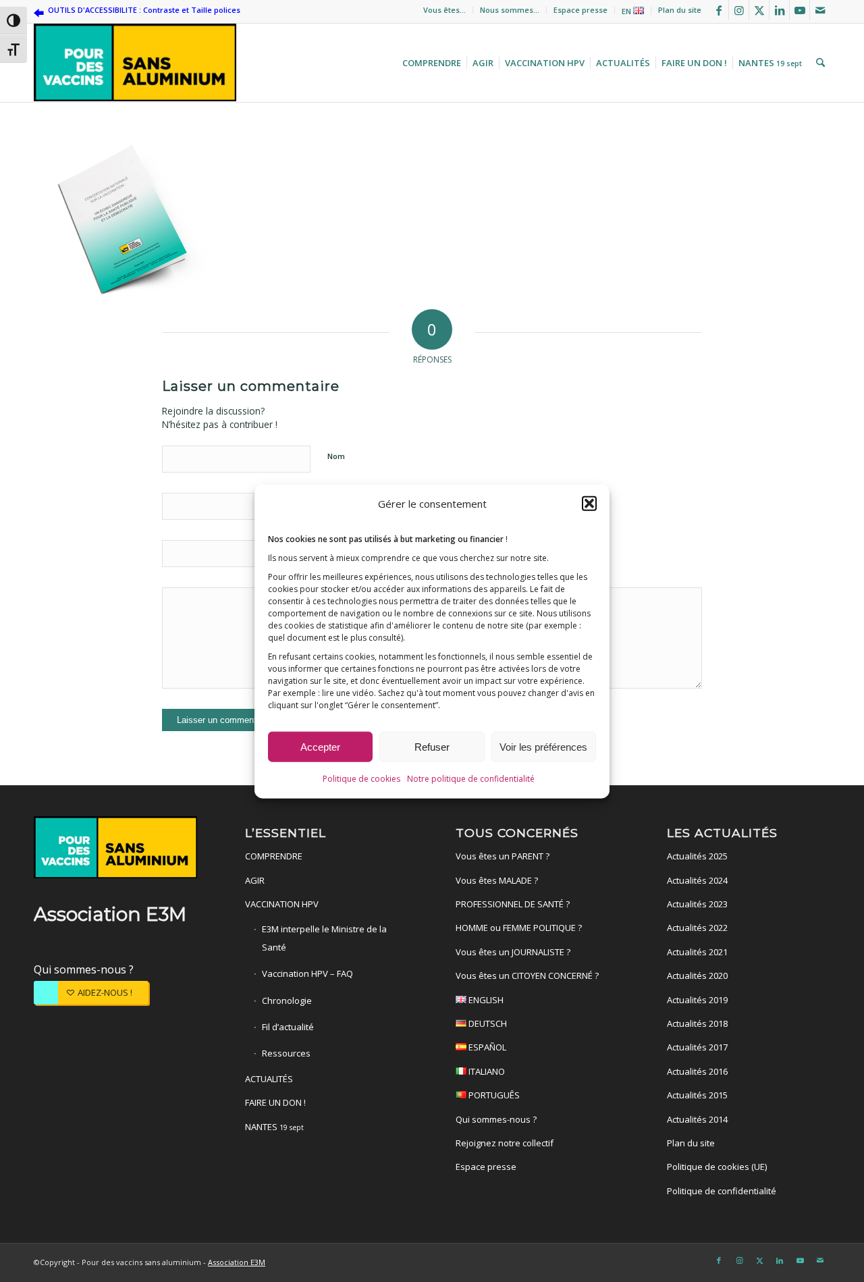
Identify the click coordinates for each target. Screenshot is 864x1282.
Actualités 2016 (697, 1071)
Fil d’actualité (288, 1027)
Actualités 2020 (697, 975)
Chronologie (287, 1000)
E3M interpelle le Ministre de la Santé (324, 938)
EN (627, 11)
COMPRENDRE (273, 856)
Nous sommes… (509, 10)
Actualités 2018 (697, 1023)
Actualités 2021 (697, 952)
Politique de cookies (361, 778)
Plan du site (679, 10)
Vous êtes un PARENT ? (502, 856)
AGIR (255, 880)
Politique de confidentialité (721, 1191)
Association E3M (236, 1262)
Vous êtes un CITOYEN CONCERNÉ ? (527, 975)
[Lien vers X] (759, 10)
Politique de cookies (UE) (717, 1166)
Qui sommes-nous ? (84, 969)
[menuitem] (444, 10)
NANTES (274, 1127)
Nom (336, 456)
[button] (589, 503)
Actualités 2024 (697, 880)
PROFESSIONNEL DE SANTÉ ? (513, 904)
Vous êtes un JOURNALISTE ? (513, 952)
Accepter (320, 746)
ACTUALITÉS (269, 1079)
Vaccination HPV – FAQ (307, 973)
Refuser (432, 746)
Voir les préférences (543, 746)
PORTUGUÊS (493, 1095)
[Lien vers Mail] (820, 10)
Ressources (286, 1053)
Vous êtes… (444, 10)
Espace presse (581, 10)
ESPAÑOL (486, 1047)
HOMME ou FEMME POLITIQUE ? (519, 928)
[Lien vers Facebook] (718, 10)
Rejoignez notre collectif (505, 1143)
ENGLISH (485, 1000)
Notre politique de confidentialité (471, 778)
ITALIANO (485, 1071)
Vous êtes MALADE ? (497, 880)
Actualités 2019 (697, 1000)
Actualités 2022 (697, 928)
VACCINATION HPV (282, 904)
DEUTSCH (486, 1023)
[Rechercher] (818, 63)
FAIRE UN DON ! (275, 1102)
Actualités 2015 (697, 1095)
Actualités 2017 (697, 1047)
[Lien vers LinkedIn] (779, 10)
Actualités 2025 (697, 856)
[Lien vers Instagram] (739, 10)
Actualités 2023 (697, 904)
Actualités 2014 (697, 1119)
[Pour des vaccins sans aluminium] (135, 63)
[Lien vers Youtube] (799, 10)
